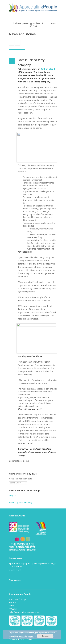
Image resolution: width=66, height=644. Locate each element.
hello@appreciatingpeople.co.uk (28, 23)
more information (26, 636)
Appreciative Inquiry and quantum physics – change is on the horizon (32, 565)
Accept (45, 636)
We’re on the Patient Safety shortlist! (11, 42)
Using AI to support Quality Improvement (17, 42)
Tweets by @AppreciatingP (21, 502)
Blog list (12, 495)
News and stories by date (20, 478)
